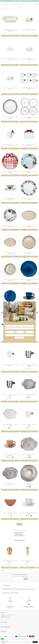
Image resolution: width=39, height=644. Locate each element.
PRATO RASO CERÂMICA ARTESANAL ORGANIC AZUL (29, 279)
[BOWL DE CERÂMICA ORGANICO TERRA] (10, 502)
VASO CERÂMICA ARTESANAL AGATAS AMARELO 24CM (28, 561)
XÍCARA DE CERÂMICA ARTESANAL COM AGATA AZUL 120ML (10, 395)
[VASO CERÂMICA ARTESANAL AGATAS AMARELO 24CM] (27, 551)
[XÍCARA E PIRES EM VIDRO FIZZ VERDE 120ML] (10, 77)
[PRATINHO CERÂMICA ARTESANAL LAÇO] (29, 134)
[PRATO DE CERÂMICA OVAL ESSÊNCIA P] (10, 242)
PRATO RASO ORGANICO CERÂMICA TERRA (29, 454)
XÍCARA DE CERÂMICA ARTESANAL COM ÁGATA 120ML (29, 425)
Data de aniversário (19, 330)
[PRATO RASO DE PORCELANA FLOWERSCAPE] (29, 188)
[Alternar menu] (1, 4)
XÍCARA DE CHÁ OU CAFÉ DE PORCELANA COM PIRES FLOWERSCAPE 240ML (10, 198)
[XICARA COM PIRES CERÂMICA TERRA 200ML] (10, 444)
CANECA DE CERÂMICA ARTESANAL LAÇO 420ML (10, 144)
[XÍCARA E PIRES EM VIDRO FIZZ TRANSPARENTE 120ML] (10, 48)
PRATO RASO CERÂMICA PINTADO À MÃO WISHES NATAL (10, 117)
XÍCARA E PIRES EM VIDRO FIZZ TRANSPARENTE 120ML (10, 58)
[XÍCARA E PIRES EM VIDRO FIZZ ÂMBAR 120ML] (29, 19)
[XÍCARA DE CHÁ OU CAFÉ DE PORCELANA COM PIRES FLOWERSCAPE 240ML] (10, 188)
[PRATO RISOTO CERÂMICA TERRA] (29, 473)
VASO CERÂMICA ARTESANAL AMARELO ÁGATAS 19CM (9, 561)
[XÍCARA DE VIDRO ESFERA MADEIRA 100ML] (10, 354)
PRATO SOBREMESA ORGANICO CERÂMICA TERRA (29, 394)
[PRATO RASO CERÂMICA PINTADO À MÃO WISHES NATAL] (10, 106)
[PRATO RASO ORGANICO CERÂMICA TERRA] (29, 444)
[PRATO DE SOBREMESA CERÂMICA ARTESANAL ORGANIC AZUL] (10, 296)
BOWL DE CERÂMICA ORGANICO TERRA (10, 512)
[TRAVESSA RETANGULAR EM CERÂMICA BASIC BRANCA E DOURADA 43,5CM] (10, 19)
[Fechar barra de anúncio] (38, 1)
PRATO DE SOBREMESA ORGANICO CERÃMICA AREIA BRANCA (10, 425)
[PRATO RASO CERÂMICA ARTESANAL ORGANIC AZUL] (29, 269)
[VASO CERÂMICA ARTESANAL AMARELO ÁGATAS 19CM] (9, 551)
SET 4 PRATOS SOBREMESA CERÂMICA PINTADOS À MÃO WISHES (29, 117)
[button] (21, 4)
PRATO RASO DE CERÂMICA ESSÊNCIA (29, 252)
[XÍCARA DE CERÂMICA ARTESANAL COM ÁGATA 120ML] (29, 414)
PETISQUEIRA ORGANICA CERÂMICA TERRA (10, 483)
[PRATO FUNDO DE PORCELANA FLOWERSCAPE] (29, 161)
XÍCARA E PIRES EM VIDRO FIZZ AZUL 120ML (29, 58)
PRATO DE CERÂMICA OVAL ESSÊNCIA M (28, 225)
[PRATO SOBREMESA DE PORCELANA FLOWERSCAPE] (10, 215)
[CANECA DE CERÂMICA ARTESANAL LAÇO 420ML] (10, 134)
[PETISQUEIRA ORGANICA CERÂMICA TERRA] (10, 473)
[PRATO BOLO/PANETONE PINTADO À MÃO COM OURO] (10, 161)
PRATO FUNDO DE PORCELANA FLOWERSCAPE (28, 171)
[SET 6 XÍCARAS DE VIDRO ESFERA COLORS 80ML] (29, 77)
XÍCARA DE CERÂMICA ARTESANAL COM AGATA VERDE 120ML (29, 365)
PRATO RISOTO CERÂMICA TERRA (29, 483)
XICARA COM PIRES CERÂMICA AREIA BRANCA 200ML (29, 512)
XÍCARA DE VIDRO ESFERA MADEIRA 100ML (10, 364)
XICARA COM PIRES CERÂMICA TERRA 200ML (10, 454)
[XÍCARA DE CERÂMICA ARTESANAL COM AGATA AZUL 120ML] (10, 384)
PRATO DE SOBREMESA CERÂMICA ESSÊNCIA (10, 279)
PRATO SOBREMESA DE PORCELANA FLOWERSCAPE (10, 225)
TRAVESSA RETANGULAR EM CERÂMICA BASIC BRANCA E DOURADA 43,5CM (10, 30)
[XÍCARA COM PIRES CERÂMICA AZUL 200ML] (29, 296)
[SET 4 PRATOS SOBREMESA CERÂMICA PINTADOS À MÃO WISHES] (29, 106)
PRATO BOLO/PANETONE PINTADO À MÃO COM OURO (10, 171)
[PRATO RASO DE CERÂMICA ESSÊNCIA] (29, 242)
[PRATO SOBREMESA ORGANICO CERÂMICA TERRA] (29, 384)
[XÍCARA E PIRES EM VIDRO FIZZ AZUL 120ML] (29, 48)
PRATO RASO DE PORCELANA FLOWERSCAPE (29, 198)
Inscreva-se (19, 337)
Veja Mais (19, 524)
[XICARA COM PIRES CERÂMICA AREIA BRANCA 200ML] (29, 502)
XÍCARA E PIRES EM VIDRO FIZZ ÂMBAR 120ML (29, 29)
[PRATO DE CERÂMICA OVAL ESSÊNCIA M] (29, 215)
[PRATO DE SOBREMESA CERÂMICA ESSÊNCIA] (10, 269)
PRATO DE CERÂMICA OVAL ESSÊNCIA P (10, 252)
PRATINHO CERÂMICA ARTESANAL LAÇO (29, 144)
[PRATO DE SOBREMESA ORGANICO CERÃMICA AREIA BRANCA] (10, 414)
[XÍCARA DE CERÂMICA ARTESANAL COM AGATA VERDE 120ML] (29, 354)
